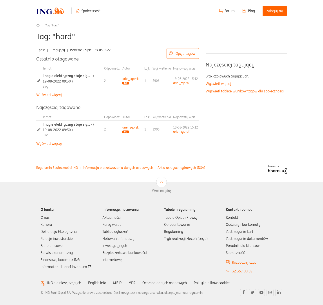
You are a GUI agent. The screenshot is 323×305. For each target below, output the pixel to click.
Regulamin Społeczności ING (57, 167)
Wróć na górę (161, 191)
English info (97, 283)
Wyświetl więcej (49, 95)
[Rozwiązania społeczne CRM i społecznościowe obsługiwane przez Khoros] (277, 169)
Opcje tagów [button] (185, 53)
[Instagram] (270, 292)
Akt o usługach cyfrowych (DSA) (181, 167)
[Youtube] (261, 292)
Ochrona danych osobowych (164, 283)
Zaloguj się (274, 11)
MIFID (117, 283)
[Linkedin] (278, 292)
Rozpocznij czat (244, 262)
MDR (132, 283)
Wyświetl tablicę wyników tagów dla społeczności (245, 91)
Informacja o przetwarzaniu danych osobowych (118, 167)
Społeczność (90, 11)
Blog (251, 11)
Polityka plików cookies (212, 283)
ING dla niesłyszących (64, 283)
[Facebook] (243, 292)
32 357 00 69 (242, 271)
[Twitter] (252, 292)
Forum (230, 11)
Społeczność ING (38, 25)
